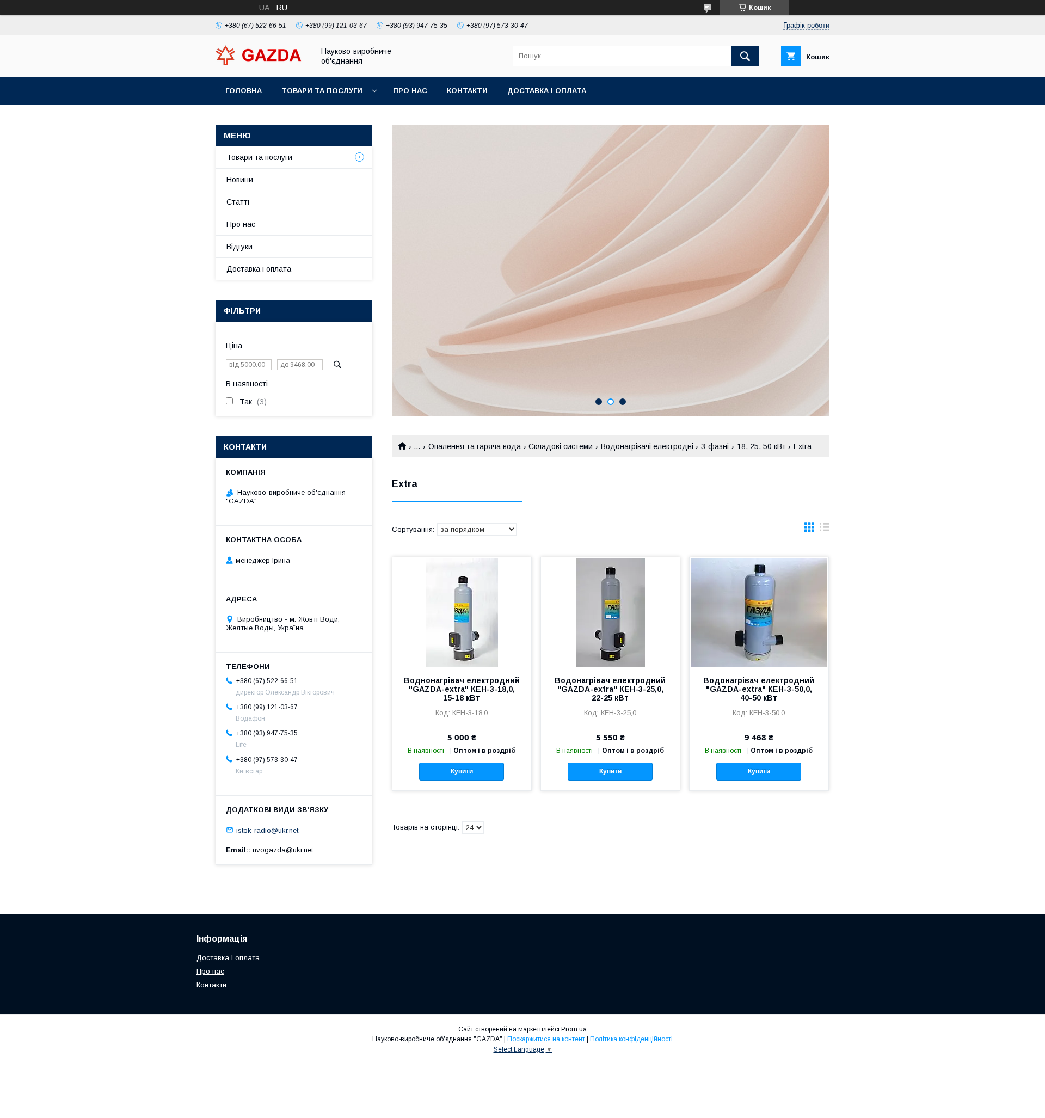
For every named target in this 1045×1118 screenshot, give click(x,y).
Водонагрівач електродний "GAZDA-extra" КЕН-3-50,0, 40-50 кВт (758, 689)
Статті (237, 202)
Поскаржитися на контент (546, 1039)
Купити (462, 771)
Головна (243, 91)
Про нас (410, 91)
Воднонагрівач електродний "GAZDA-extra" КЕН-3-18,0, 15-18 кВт (462, 689)
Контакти (467, 91)
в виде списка (824, 529)
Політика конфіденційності (631, 1039)
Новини (239, 179)
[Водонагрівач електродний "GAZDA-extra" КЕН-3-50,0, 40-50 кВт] (759, 611)
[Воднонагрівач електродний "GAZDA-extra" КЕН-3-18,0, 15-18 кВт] (461, 611)
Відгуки (239, 246)
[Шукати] (745, 56)
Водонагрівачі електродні (647, 446)
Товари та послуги (321, 91)
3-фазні (715, 446)
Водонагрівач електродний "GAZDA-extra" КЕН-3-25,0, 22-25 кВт (610, 689)
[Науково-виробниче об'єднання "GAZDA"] (262, 62)
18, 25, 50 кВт (761, 446)
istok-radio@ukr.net (267, 830)
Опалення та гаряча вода (474, 446)
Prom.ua (574, 1029)
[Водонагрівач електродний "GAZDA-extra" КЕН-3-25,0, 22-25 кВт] (610, 611)
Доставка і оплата (546, 91)
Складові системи (560, 446)
